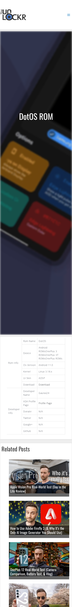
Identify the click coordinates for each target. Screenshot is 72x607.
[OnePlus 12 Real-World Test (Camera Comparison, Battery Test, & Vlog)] (39, 558)
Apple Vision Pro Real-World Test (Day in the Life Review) (38, 489)
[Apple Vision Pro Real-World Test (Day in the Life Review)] (39, 476)
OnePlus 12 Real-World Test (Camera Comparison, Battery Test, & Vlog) (33, 571)
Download (44, 384)
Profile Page (45, 403)
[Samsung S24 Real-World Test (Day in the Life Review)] (39, 600)
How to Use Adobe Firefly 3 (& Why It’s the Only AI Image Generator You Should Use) (37, 530)
